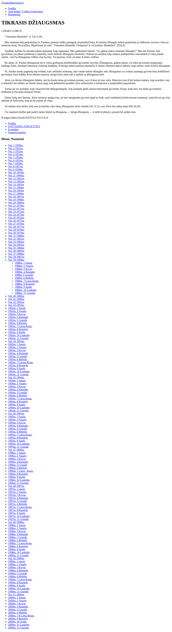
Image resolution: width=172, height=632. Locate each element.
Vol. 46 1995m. (16, 413)
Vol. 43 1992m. (16, 305)
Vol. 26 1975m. (16, 220)
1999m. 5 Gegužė (17, 573)
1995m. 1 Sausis (17, 416)
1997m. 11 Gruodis (18, 519)
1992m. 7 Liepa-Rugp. (20, 326)
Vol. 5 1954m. (15, 157)
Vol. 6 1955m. (15, 160)
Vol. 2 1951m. (15, 148)
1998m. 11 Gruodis (18, 555)
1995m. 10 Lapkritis (19, 443)
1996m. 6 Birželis (17, 468)
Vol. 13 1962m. (16, 181)
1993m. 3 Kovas (17, 350)
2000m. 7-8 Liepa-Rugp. (21, 615)
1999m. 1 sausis (16, 561)
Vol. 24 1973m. (16, 214)
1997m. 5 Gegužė (17, 501)
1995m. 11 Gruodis (18, 446)
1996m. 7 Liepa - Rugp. (21, 471)
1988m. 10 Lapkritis (25, 290)
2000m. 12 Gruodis (18, 627)
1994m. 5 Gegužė (17, 392)
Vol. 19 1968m (16, 199)
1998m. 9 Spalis (16, 549)
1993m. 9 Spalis (16, 368)
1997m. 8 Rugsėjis (18, 510)
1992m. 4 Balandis (18, 317)
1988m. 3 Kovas (23, 269)
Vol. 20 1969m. (16, 202)
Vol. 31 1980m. (16, 235)
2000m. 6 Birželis (17, 612)
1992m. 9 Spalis (16, 332)
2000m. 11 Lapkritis (18, 624)
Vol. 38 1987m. (16, 256)
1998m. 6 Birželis (17, 540)
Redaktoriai (14, 14)
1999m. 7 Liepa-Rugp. (20, 579)
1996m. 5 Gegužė (17, 464)
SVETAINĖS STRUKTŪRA (24, 126)
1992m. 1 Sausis (17, 308)
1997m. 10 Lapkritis (19, 516)
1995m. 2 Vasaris (17, 419)
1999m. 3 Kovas (17, 567)
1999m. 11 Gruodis (18, 591)
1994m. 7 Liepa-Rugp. (20, 398)
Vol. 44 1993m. (16, 341)
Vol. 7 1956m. (15, 163)
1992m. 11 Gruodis (18, 338)
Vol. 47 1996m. (16, 449)
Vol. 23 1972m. (16, 211)
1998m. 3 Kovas (17, 531)
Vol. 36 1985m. (16, 250)
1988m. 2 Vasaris (24, 265)
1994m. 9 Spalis (16, 404)
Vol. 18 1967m (16, 196)
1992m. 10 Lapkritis (19, 335)
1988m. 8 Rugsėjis (25, 284)
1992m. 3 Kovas (17, 314)
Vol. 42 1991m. (16, 302)
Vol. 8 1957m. (15, 166)
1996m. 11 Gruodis (18, 483)
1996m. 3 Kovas (17, 458)
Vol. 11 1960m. (16, 175)
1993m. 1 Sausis (17, 344)
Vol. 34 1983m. (16, 244)
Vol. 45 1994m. (16, 377)
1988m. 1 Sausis (23, 262)
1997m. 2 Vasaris (17, 492)
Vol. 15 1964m (16, 187)
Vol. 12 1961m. (16, 178)
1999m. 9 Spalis (16, 585)
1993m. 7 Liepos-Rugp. (20, 362)
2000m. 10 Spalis (17, 621)
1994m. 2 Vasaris (17, 383)
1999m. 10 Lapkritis (19, 588)
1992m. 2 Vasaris (17, 311)
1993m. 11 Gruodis (18, 374)
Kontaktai (13, 129)
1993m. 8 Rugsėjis (18, 365)
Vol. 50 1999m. (16, 558)
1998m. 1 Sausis (17, 525)
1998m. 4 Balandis (18, 534)
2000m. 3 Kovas (17, 603)
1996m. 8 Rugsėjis (18, 474)
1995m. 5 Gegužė (17, 428)
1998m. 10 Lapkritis (19, 552)
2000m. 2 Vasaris (17, 600)
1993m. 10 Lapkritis (19, 371)
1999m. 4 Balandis (18, 570)
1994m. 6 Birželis (17, 395)
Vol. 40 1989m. (16, 296)
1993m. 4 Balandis (18, 353)
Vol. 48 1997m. (16, 486)
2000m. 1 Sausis (17, 597)
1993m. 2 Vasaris (17, 347)
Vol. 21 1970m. (16, 205)
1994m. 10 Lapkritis (19, 407)
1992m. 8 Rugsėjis (18, 329)
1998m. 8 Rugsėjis (18, 546)
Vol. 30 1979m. (16, 232)
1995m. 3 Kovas (17, 422)
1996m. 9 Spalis (16, 477)
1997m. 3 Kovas (17, 495)
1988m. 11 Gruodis (25, 293)
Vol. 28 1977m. (16, 226)
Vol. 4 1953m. (15, 154)
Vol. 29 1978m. (16, 229)
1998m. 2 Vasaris (17, 528)
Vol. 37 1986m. (16, 253)
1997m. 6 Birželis (17, 504)
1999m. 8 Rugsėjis (18, 582)
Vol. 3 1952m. (15, 151)
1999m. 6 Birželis (17, 576)
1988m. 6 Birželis (24, 278)
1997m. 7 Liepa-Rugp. (20, 507)
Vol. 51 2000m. (16, 594)
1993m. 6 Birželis (17, 359)
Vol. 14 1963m (16, 184)
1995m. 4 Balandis (18, 425)
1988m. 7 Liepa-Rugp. (27, 281)
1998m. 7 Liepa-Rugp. (20, 543)
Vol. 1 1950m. (15, 145)
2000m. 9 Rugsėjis (18, 618)
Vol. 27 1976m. (16, 223)
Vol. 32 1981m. (16, 238)
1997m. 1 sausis (16, 489)
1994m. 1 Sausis (17, 380)
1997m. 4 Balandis (18, 498)
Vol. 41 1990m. (16, 299)
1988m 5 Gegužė (24, 275)
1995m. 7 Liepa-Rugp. (20, 434)
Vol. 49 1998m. (16, 522)
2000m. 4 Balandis (18, 606)
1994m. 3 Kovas (17, 386)
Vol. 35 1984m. (16, 247)
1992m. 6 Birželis (17, 323)
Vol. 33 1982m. (16, 241)
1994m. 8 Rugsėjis (18, 401)
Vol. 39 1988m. (16, 259)
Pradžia (12, 8)
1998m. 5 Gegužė (17, 537)
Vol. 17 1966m (16, 193)
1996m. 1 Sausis (17, 452)
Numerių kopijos (17, 132)
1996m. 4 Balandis (18, 461)
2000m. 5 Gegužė (17, 609)
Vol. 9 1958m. (15, 169)
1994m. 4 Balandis (18, 389)
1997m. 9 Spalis (16, 513)
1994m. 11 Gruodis (18, 410)
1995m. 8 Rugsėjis (18, 437)
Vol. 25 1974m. (16, 217)
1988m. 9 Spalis (23, 287)
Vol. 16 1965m (16, 190)
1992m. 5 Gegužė (17, 320)
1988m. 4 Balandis (25, 272)
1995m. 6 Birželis (17, 431)
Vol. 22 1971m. (16, 208)
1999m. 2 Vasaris (17, 564)
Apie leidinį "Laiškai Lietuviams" (26, 11)
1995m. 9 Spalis (16, 440)
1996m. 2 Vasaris (17, 455)
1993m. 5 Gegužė (17, 356)
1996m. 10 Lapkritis (19, 480)
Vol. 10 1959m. (16, 172)
